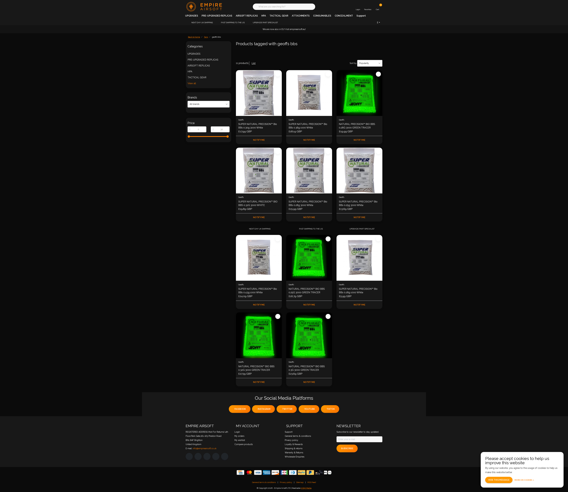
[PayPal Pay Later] (310, 472)
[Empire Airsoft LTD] (204, 6)
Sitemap (300, 482)
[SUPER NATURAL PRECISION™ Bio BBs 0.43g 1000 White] (259, 258)
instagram (264, 409)
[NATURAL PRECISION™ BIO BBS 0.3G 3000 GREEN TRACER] (309, 335)
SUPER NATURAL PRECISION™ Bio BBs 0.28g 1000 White (358, 290)
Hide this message (498, 480)
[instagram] (198, 456)
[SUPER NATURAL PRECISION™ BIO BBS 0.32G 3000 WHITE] (259, 170)
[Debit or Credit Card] (319, 472)
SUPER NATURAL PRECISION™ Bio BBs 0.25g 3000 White (358, 203)
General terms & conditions (264, 482)
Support (361, 15)
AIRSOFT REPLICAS (247, 15)
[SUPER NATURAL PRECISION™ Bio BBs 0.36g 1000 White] (309, 93)
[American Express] (266, 472)
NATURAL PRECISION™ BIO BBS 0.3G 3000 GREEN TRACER (307, 368)
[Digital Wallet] (327, 472)
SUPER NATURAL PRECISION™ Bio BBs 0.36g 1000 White (308, 126)
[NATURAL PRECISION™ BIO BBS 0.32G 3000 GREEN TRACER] (259, 335)
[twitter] (206, 456)
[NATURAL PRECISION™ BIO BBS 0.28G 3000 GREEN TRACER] (359, 93)
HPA (263, 15)
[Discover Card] (275, 472)
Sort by (353, 63)
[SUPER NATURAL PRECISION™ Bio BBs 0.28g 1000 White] (359, 258)
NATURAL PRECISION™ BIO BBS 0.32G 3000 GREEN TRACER (256, 368)
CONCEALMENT (344, 15)
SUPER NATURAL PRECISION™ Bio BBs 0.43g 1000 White (257, 290)
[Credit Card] (240, 472)
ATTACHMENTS (301, 15)
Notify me (259, 140)
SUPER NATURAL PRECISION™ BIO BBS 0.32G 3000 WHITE (257, 203)
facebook (240, 409)
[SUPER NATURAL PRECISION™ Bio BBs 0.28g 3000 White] (309, 170)
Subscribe (347, 448)
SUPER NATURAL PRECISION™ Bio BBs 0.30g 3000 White (257, 126)
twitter (287, 409)
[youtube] (215, 456)
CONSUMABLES (322, 15)
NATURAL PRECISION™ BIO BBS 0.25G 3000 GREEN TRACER (307, 290)
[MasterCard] (249, 472)
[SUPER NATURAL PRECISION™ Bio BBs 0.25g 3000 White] (359, 170)
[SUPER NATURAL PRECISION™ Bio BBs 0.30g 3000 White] (259, 93)
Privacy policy (286, 482)
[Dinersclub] (293, 472)
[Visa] (258, 472)
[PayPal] (301, 472)
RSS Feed (312, 482)
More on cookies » (524, 480)
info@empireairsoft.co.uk (204, 448)
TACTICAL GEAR (279, 15)
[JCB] (284, 472)
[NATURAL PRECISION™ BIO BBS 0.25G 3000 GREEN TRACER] (309, 258)
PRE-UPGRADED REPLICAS (217, 15)
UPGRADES (191, 15)
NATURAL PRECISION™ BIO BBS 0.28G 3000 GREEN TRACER (357, 126)
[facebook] (189, 456)
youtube (309, 409)
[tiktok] (224, 456)
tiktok (331, 409)
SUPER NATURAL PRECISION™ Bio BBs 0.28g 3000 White (308, 203)
